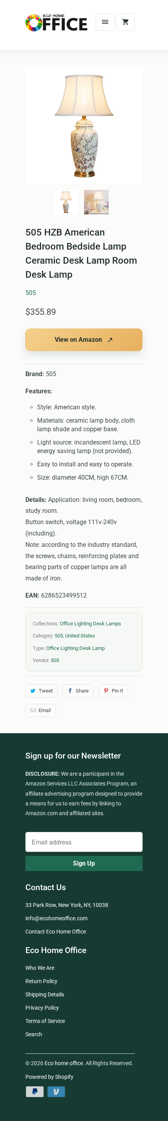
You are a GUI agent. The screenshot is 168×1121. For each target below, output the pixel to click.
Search (33, 1034)
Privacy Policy (42, 1008)
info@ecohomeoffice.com (56, 918)
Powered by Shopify (49, 1077)
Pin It (117, 691)
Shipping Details (44, 994)
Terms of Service (45, 1021)
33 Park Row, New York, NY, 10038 (66, 905)
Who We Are (39, 968)
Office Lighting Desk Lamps (90, 624)
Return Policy (41, 981)
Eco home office (64, 1063)
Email (45, 710)
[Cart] (125, 22)
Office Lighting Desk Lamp (75, 648)
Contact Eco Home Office (55, 931)
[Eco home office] (56, 28)
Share (82, 691)
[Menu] (105, 22)
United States (80, 636)
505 (30, 292)
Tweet (46, 691)
